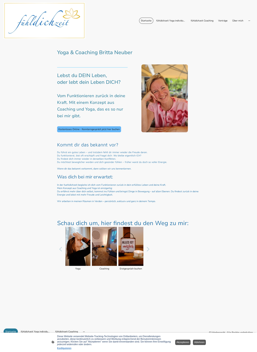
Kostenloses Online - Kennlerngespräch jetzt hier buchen (89, 129)
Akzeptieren (183, 342)
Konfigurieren (64, 348)
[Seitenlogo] (44, 20)
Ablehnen (199, 342)
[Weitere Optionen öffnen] (249, 21)
